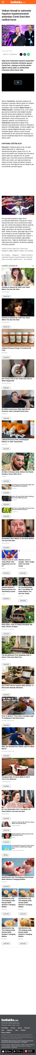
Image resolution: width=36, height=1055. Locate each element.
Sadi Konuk (6, 123)
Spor (2, 1030)
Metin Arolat (24, 108)
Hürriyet (5, 147)
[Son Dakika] (18, 2)
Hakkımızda (4, 1025)
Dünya (20, 1028)
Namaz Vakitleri (6, 1032)
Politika (23, 1030)
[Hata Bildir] (14, 1047)
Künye (18, 1025)
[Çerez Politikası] (6, 1046)
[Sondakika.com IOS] (6, 1051)
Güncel (13, 1028)
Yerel (16, 1030)
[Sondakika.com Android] (18, 1051)
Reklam (10, 1025)
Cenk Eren (11, 101)
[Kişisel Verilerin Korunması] (18, 1046)
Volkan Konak (7, 110)
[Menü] (3, 2)
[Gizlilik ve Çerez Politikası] (27, 1044)
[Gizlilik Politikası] (15, 1044)
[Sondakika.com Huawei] (29, 1051)
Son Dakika (4, 1028)
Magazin (9, 1030)
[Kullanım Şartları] (5, 1044)
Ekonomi (27, 1028)
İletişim (14, 1025)
